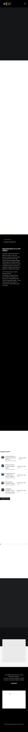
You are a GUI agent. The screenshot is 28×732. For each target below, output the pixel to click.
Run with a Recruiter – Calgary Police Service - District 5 (11, 458)
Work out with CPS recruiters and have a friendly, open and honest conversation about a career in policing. (11, 460)
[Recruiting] (7, 4)
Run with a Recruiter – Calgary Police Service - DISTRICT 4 (10, 475)
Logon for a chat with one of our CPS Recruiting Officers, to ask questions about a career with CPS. (10, 469)
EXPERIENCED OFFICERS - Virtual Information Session (10, 490)
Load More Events (5, 498)
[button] (25, 3)
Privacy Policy (21, 724)
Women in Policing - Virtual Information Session (10, 466)
